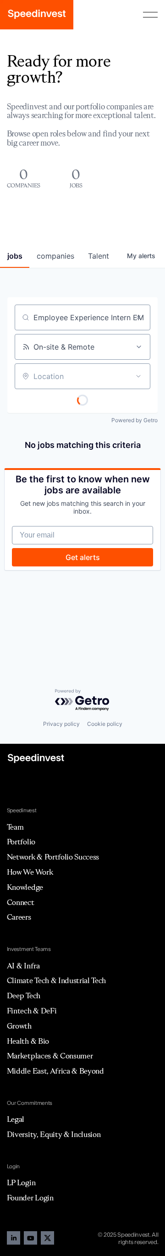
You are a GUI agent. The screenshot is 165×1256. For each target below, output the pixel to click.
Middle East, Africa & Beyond (55, 1070)
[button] (150, 14)
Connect (20, 902)
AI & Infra (23, 965)
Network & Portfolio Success (53, 856)
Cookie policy (104, 723)
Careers (19, 917)
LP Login (21, 1182)
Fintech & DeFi (32, 1010)
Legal (15, 1119)
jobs (14, 255)
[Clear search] (138, 317)
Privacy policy (61, 723)
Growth (19, 1025)
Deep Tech (23, 995)
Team (15, 827)
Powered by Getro (134, 420)
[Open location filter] (138, 376)
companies (55, 255)
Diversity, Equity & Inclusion (54, 1134)
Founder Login (30, 1197)
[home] (36, 14)
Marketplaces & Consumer (50, 1055)
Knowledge (25, 887)
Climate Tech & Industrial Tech (56, 980)
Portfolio (21, 841)
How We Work (30, 872)
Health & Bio (28, 1041)
